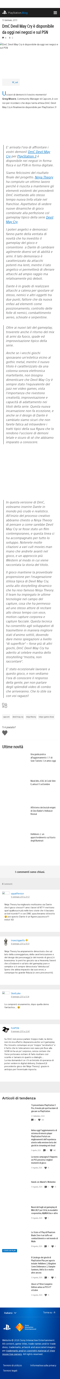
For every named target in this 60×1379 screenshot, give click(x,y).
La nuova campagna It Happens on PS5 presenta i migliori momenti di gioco (44, 1159)
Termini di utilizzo (12, 1365)
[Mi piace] (39, 1119)
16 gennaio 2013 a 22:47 (20, 1031)
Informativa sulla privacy (43, 1365)
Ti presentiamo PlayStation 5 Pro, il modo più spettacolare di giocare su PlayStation (44, 1108)
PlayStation (18, 12)
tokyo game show (46, 717)
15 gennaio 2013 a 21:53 (20, 896)
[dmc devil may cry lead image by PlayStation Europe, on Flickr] (24, 137)
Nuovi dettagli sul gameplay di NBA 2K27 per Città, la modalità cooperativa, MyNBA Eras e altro (44, 1210)
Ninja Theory (44, 177)
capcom (6, 717)
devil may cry (18, 717)
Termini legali (10, 1370)
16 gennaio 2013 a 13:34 (20, 996)
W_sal (15, 82)
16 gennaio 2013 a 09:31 (20, 943)
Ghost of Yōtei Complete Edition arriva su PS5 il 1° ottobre (41, 1287)
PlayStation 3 (26, 156)
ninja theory (31, 717)
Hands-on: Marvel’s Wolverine (43, 1181)
